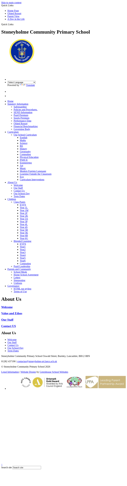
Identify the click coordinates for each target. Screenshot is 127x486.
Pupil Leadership (22, 266)
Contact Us (19, 190)
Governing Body (22, 129)
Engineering (26, 162)
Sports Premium (21, 118)
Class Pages (19, 202)
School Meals (20, 272)
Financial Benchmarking (26, 126)
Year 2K (24, 216)
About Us (12, 182)
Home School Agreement (26, 274)
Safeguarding (20, 106)
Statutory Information (17, 104)
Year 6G (24, 238)
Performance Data (22, 120)
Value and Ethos (11, 313)
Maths (23, 140)
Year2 (23, 249)
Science (23, 143)
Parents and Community (19, 269)
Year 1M (24, 210)
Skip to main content (11, 2)
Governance (13, 286)
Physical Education (29, 157)
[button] (14, 24)
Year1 (23, 246)
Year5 (23, 258)
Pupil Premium (21, 115)
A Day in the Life (16, 19)
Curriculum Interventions (32, 179)
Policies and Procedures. (25, 109)
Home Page (13, 10)
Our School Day (22, 193)
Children (11, 199)
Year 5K (24, 232)
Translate (30, 85)
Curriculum (13, 132)
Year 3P (24, 221)
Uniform (18, 283)
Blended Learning (22, 241)
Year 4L (24, 224)
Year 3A (24, 218)
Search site (6, 467)
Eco (22, 176)
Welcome (18, 185)
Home (10, 101)
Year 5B (24, 230)
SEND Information (23, 112)
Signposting (19, 280)
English (23, 137)
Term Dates (19, 196)
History (23, 148)
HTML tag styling (22, 288)
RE (21, 146)
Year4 (23, 255)
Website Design (28, 372)
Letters (17, 277)
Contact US (8, 326)
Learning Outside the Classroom (35, 174)
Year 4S (24, 227)
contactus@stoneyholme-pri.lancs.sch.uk (37, 361)
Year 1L (24, 207)
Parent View (13, 16)
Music (23, 168)
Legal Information (10, 372)
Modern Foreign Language (33, 171)
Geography (25, 151)
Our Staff (18, 188)
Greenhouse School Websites (54, 372)
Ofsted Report (14, 13)
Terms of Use (20, 291)
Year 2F (24, 213)
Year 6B (24, 235)
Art (21, 165)
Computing (25, 154)
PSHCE (24, 160)
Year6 (23, 260)
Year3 (23, 252)
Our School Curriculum (25, 134)
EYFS (23, 204)
